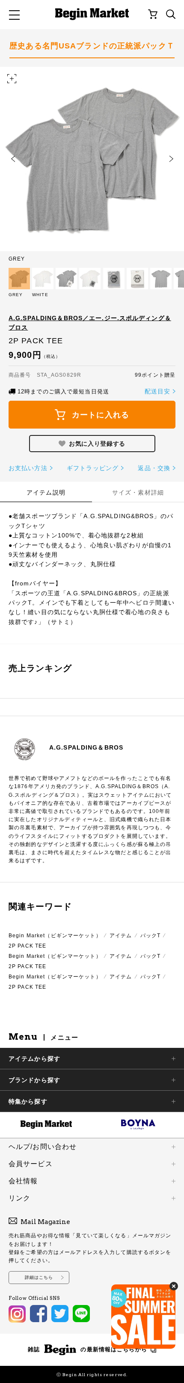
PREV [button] (13, 159)
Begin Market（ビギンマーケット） (55, 936)
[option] (92, 164)
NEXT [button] (171, 159)
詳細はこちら (39, 1277)
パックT (150, 936)
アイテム (121, 936)
